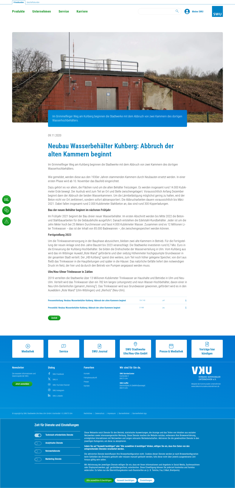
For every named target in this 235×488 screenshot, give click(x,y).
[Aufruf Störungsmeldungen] (6, 221)
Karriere (82, 11)
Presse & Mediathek (171, 351)
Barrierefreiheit (124, 413)
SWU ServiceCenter (127, 373)
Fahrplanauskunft (90, 378)
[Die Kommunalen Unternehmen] (206, 374)
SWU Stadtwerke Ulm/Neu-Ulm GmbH (135, 351)
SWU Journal (99, 351)
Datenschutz (100, 413)
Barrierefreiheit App (139, 413)
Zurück (54, 318)
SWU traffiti (124, 383)
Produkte (18, 11)
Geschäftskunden (33, 2)
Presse (86, 382)
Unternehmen (41, 11)
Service (64, 11)
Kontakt (87, 373)
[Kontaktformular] (6, 199)
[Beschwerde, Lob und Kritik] (6, 210)
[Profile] (188, 11)
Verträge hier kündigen (207, 351)
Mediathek (28, 351)
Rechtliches (88, 413)
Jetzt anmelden (22, 384)
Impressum (111, 413)
